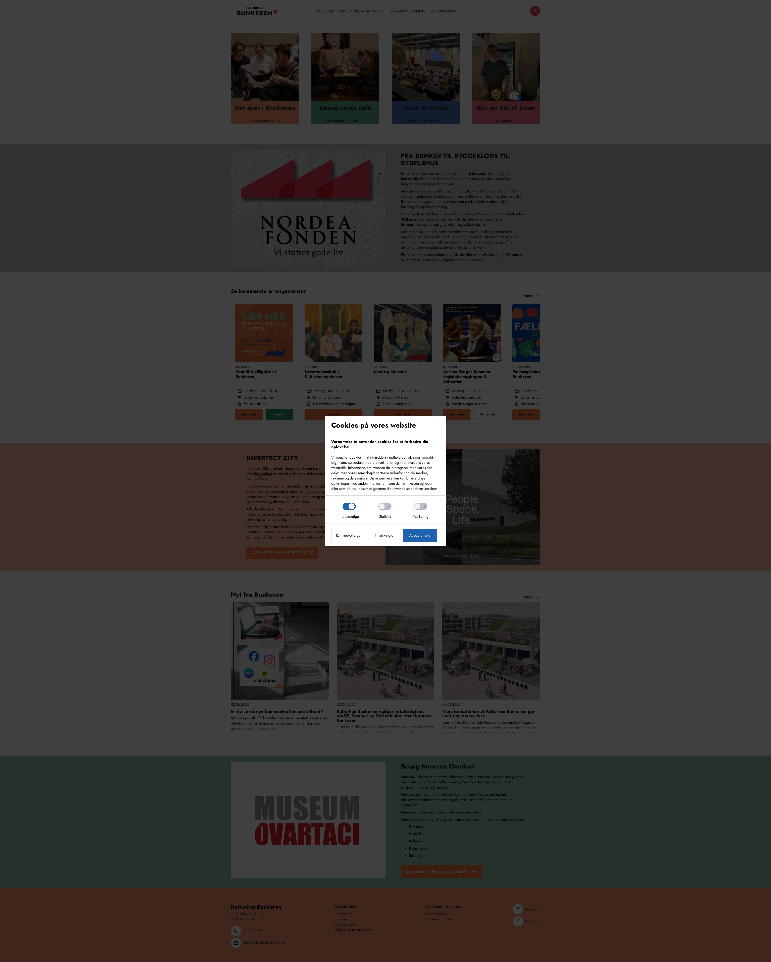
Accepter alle (419, 535)
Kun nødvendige (348, 535)
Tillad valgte (384, 535)
